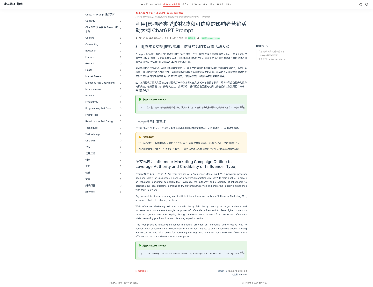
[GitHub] (360, 4)
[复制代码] (236, 106)
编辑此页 (143, 271)
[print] (266, 46)
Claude (197, 4)
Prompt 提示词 (173, 4)
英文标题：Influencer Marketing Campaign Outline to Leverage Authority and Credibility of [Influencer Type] (273, 59)
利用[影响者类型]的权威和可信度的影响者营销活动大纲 (273, 51)
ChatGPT (156, 4)
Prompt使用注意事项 (269, 55)
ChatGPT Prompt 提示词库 (100, 14)
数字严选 (143, 38)
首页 (146, 4)
